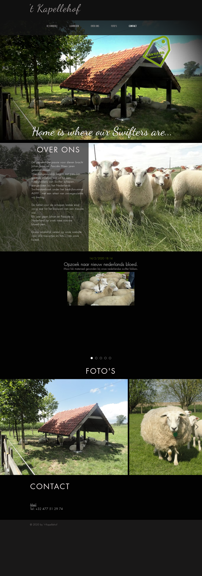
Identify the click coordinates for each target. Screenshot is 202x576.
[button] (159, 49)
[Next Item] (197, 427)
